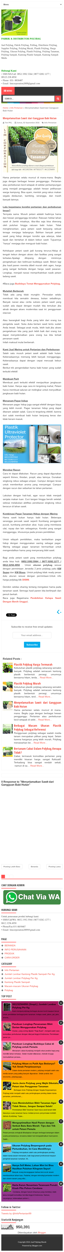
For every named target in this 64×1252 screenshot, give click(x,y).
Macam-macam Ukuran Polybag (21, 986)
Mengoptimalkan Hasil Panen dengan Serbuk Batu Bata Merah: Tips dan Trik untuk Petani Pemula (33, 1125)
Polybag (9, 990)
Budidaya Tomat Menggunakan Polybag (37, 283)
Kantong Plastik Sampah (17, 982)
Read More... (46, 677)
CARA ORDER (12, 957)
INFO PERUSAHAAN (15, 949)
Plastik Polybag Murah (27, 683)
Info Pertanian (50, 123)
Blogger (42, 1232)
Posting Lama (55, 867)
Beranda (34, 867)
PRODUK (9, 953)
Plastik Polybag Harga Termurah (33, 664)
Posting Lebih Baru (11, 867)
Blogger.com (37, 1246)
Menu (9, 90)
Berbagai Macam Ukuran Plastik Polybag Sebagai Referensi (37, 728)
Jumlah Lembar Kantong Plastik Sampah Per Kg (30, 974)
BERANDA (10, 945)
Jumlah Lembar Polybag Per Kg (21, 978)
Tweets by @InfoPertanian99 (16, 1213)
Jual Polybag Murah (38, 1242)
